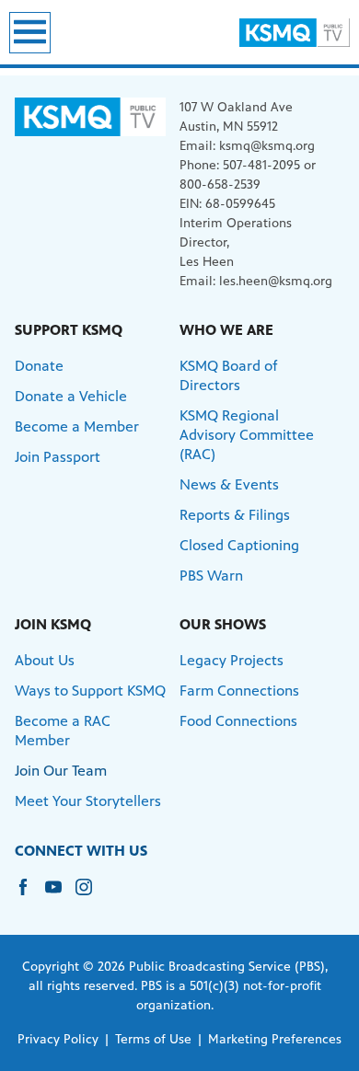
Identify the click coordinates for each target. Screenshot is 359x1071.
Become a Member (77, 426)
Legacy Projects (232, 660)
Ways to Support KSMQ (90, 690)
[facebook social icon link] (30, 896)
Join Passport (57, 457)
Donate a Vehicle (71, 396)
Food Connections (238, 721)
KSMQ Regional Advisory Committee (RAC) (247, 435)
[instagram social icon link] (90, 896)
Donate (39, 365)
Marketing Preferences (275, 1039)
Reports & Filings (235, 515)
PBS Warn (211, 575)
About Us (45, 660)
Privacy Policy (57, 1039)
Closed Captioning (239, 545)
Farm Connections (239, 690)
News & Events (229, 484)
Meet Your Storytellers (88, 801)
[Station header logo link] (294, 32)
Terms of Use (153, 1039)
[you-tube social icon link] (60, 896)
